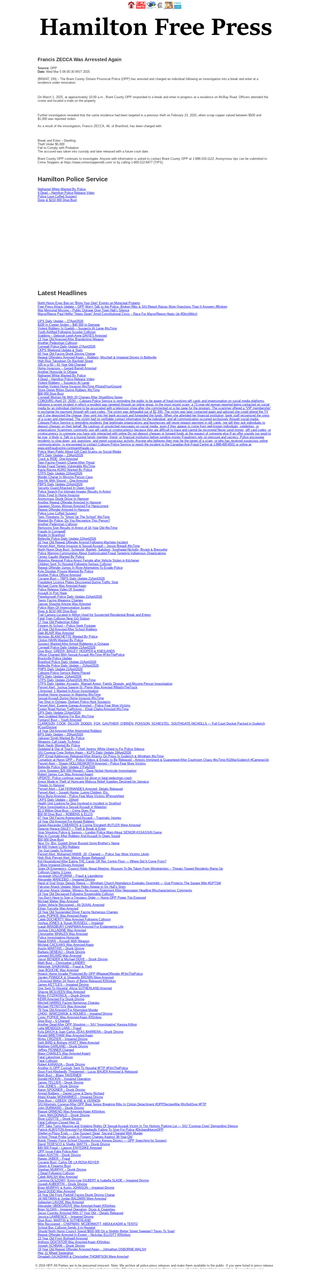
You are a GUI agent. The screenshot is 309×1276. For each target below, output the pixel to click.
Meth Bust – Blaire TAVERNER (59, 1075)
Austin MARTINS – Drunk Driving (61, 948)
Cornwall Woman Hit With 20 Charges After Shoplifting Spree (80, 397)
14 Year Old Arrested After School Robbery (67, 629)
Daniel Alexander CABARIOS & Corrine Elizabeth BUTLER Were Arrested (89, 825)
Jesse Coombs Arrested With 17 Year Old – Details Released (80, 1213)
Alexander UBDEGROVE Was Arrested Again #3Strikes (76, 1206)
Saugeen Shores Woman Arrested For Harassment (73, 506)
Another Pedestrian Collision (57, 343)
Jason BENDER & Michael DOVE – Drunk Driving (72, 959)
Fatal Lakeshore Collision (55, 1057)
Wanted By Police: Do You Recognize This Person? (74, 520)
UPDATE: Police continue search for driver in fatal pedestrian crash (85, 778)
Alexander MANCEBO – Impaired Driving (66, 879)
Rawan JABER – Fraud (54, 1158)
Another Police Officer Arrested (59, 575)
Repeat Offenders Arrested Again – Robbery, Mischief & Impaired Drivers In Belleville (97, 357)
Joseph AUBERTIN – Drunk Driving (62, 1184)
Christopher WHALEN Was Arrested (63, 934)
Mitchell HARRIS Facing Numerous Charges (68, 1003)
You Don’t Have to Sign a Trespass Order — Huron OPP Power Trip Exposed (92, 897)
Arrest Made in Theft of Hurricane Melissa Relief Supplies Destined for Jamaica (93, 781)
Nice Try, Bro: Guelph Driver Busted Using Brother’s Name (78, 843)
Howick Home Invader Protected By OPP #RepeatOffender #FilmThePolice (90, 974)
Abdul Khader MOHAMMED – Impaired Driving (70, 1097)
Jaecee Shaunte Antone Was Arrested (64, 604)
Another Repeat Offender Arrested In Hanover (69, 502)
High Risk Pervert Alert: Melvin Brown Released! (71, 858)
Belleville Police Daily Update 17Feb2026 (66, 767)
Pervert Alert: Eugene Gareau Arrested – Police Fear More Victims (84, 705)
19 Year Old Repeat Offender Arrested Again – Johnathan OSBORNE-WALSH (92, 1249)
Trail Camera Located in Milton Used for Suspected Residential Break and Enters (94, 615)
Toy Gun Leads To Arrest (55, 850)
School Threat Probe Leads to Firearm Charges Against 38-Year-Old (85, 1137)
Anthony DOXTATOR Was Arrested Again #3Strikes (74, 1242)
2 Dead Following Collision (56, 1173)
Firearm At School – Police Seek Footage (67, 625)
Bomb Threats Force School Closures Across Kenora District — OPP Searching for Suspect (102, 1140)
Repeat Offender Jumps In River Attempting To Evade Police (80, 567)
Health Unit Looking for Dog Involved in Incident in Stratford (79, 803)
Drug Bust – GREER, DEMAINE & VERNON (69, 1100)
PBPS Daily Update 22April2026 (60, 484)
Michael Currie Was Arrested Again (62, 586)
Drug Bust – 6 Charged (54, 1021)
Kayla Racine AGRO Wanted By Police (65, 470)
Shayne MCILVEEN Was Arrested (61, 992)
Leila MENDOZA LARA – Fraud (59, 1028)
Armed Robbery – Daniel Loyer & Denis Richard (71, 1093)
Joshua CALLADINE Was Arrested (62, 930)
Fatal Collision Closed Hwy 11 (58, 1122)
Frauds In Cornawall (51, 531)
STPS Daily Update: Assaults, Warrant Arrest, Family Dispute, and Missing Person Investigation (105, 683)
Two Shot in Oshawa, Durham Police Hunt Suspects (74, 702)
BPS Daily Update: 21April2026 (59, 676)
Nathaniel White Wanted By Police (62, 189)
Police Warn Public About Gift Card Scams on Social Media (79, 451)
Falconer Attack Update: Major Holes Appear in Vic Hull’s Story (82, 887)
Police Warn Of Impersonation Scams (64, 607)
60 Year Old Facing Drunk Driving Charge (66, 354)
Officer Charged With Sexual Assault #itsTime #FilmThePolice (81, 654)
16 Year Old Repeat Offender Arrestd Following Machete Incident (83, 542)
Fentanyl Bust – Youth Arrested (59, 720)
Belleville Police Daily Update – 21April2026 (68, 665)
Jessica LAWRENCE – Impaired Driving (65, 1216)
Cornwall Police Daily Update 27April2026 (66, 346)
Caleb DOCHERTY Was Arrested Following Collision (74, 919)
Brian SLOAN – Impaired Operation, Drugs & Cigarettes (76, 1209)
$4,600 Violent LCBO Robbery (59, 847)
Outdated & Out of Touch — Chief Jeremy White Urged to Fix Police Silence (91, 749)
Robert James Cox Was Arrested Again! (65, 774)
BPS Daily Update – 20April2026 (60, 734)
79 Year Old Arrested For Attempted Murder (68, 1010)
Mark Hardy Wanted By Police (59, 745)
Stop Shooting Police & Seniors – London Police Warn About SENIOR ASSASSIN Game (100, 832)
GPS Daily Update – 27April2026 (60, 321)
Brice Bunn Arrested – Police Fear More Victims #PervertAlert (81, 796)
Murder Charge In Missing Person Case (65, 477)
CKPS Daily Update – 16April (58, 800)
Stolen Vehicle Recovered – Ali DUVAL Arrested (71, 905)
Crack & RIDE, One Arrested (58, 459)
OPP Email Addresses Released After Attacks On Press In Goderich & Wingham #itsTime (101, 756)
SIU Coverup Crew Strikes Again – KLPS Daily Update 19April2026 (84, 752)
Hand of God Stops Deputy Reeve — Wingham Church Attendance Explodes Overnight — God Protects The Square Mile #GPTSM (129, 883)
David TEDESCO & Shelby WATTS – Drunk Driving (74, 1144)
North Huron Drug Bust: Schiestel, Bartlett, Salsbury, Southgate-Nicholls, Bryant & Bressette (102, 549)
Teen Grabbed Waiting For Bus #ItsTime (66, 716)
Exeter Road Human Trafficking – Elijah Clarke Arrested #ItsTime (83, 709)
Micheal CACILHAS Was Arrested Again (66, 945)
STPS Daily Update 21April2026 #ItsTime (67, 680)
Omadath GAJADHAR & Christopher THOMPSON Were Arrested (83, 1256)
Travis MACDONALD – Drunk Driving (64, 1115)
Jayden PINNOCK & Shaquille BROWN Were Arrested (75, 977)
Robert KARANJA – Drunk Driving (61, 1064)
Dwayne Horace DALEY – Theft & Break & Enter (72, 829)
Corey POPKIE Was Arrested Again (62, 916)
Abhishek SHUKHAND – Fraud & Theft (65, 966)
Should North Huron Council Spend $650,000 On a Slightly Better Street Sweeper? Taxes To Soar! (106, 1231)
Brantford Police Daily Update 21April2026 (67, 662)
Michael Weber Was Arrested (58, 901)
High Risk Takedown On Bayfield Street (65, 361)
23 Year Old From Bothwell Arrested (63, 1238)
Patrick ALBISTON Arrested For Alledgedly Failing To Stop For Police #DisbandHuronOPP (100, 1129)
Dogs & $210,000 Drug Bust (57, 200)
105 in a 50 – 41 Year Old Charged (62, 364)
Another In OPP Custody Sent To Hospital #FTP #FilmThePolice (83, 1068)
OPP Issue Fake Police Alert (58, 1151)
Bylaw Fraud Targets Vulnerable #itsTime (66, 466)
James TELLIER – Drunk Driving (60, 1082)
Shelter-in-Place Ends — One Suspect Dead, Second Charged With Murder (90, 1133)
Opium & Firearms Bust (54, 1166)
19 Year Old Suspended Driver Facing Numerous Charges (78, 912)
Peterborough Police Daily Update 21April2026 (70, 596)
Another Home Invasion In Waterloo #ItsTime (69, 694)
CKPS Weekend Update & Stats (60, 350)
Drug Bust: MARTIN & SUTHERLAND (64, 1220)
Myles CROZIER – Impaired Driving (62, 1039)
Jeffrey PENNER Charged (56, 1050)
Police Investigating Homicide (58, 937)
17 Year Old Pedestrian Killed (58, 622)
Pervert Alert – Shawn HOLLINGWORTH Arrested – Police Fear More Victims (92, 763)
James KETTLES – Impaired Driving (63, 984)
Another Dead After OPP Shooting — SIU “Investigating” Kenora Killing (87, 1024)
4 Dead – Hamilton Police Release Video (66, 193)
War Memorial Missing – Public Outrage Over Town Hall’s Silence (83, 310)
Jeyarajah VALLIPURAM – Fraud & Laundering (70, 876)
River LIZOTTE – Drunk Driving (59, 1119)
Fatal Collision (47, 1061)
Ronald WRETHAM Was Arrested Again (65, 1035)
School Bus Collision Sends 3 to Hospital (66, 1227)
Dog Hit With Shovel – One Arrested (63, 480)
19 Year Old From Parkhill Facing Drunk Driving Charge (76, 1195)
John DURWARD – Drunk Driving (61, 1108)
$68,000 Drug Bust (51, 393)
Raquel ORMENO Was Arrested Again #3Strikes (71, 1111)
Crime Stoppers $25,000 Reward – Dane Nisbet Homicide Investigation (87, 771)
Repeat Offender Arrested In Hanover (63, 509)
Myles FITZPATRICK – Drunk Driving (64, 995)
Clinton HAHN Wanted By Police (60, 640)
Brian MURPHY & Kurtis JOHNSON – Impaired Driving (76, 1187)
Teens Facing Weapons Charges (60, 600)
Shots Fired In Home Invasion (58, 495)
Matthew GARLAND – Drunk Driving (63, 1046)
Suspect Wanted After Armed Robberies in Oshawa (73, 644)
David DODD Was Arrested (56, 1191)
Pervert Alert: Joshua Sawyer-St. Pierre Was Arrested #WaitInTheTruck (87, 687)
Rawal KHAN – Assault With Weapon (63, 941)
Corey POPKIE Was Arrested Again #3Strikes (70, 1017)
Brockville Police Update (55, 658)
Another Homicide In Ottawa (57, 372)
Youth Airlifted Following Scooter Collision (67, 332)
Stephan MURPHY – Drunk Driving (62, 1169)
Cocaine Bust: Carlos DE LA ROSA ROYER (68, 1162)
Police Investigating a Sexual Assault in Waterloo (72, 807)
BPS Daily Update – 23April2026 (60, 455)
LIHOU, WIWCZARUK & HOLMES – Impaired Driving (75, 1013)
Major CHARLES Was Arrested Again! (64, 1053)
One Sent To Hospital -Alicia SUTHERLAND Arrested (75, 988)
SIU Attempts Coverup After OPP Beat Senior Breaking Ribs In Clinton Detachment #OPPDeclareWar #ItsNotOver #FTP (122, 1104)
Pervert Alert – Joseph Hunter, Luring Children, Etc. (73, 792)
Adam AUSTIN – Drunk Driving (59, 1155)
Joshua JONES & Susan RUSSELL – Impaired (70, 923)
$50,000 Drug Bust (51, 839)
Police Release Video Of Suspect (61, 589)
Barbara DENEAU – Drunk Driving (61, 952)
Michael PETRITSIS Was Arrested (62, 1006)
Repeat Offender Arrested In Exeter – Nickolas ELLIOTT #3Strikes (84, 1235)
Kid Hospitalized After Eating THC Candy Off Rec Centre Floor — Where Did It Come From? (102, 861)
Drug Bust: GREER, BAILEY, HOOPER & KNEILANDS (76, 651)
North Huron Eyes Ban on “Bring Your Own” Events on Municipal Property (89, 303)
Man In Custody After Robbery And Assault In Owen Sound (79, 836)
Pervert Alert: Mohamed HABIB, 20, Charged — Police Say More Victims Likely (93, 854)
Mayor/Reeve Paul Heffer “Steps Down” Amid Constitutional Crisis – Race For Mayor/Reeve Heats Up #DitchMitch (117, 314)
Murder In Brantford (51, 535)
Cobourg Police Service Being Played (64, 673)
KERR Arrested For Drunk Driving (61, 999)
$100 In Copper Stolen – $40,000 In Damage (69, 325)
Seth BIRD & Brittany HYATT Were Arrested (68, 1042)
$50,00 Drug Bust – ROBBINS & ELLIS (65, 814)
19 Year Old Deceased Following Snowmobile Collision (76, 894)
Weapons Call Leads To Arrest (59, 742)
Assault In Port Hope (52, 593)
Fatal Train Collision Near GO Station (64, 618)
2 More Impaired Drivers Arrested (61, 865)
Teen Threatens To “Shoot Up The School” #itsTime (74, 517)
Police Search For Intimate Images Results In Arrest (74, 491)
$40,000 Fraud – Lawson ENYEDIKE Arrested (70, 1148)
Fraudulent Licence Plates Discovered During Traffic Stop (78, 582)
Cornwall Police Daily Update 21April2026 (66, 647)
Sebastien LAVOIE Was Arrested (61, 1202)
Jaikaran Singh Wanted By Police (61, 738)
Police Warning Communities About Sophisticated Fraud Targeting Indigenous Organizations (102, 553)
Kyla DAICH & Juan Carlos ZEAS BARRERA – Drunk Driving (80, 1032)
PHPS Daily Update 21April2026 (60, 669)
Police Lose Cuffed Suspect (57, 196)
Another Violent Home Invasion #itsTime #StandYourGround (79, 386)
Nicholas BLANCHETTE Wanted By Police (68, 636)
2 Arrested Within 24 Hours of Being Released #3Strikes (77, 981)
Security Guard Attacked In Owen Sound (66, 488)
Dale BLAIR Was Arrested (56, 633)
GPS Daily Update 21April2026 (59, 713)
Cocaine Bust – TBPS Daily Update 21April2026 (71, 578)
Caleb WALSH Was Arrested (57, 1177)
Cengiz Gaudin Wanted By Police (61, 557)
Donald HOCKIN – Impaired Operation (64, 1079)
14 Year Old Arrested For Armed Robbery (66, 821)
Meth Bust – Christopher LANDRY (61, 963)
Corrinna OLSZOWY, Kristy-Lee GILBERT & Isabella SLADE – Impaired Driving (93, 1180)
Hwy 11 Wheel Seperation (55, 1253)
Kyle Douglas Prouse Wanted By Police (65, 571)
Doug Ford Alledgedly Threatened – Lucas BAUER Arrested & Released (88, 1071)
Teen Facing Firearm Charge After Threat (66, 462)
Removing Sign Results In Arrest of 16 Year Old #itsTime (77, 528)
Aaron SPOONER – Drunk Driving (61, 1090)
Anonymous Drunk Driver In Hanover (63, 499)
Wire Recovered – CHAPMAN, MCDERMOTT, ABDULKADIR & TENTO (88, 1224)
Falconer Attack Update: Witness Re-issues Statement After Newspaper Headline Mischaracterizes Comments (115, 890)
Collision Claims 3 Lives (54, 872)
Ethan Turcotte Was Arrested (58, 908)
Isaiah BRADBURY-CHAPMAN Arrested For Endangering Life (80, 926)
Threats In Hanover (51, 785)
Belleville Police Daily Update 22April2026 (67, 538)
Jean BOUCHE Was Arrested (58, 970)
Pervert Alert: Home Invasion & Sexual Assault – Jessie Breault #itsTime (89, 546)
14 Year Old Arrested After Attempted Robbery (70, 731)
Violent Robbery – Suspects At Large (63, 383)
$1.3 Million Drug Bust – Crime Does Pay (66, 810)
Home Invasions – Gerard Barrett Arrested (67, 368)
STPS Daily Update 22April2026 (60, 473)
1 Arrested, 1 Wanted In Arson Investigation (68, 691)
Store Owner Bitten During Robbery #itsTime (69, 390)
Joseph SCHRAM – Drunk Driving (61, 1245)
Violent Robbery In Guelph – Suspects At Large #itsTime (77, 328)
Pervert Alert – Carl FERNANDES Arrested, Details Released (80, 789)
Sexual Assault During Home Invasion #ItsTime (71, 698)
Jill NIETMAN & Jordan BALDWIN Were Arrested (72, 1198)
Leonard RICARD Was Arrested (59, 955)
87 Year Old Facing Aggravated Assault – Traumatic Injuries (79, 818)
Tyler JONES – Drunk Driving (58, 1086)
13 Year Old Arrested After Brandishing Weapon (71, 339)
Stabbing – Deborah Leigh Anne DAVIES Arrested (72, 335)
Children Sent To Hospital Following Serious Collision (75, 564)
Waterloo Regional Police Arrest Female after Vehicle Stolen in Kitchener (88, 560)
